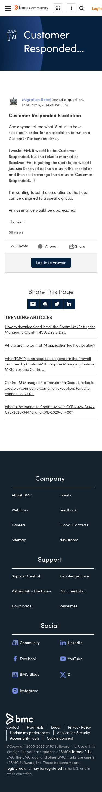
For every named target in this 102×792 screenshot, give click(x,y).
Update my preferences (30, 732)
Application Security (73, 732)
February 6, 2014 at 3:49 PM (45, 104)
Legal (55, 727)
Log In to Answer (51, 262)
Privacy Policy (79, 727)
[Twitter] (57, 304)
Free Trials (35, 727)
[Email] (33, 304)
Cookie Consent (60, 738)
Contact (12, 727)
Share (80, 246)
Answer (51, 246)
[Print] (45, 304)
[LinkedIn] (69, 304)
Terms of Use (82, 751)
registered (14, 768)
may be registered (47, 768)
